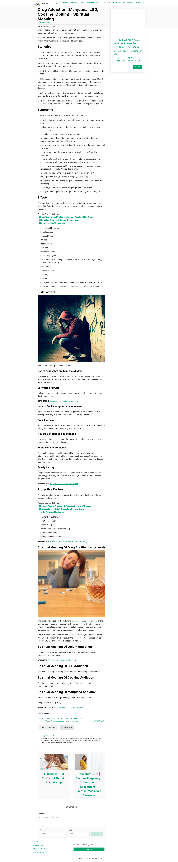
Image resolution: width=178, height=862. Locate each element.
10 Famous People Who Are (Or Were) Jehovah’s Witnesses (64, 506)
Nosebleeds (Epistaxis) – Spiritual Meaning (68, 541)
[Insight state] (46, 3)
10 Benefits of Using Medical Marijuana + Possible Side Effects (66, 217)
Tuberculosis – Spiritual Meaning (64, 401)
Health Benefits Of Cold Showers (68, 707)
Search (137, 67)
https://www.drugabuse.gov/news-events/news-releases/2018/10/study (72, 721)
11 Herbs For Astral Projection (51, 512)
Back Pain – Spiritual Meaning (63, 660)
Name (42, 830)
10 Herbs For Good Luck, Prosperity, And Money (59, 220)
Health (40, 749)
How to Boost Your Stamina (127, 47)
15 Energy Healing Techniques (51, 223)
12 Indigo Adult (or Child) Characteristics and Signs (61, 509)
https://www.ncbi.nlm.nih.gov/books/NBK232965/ (61, 718)
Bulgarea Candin (45, 22)
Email (69, 830)
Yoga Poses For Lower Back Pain (64, 484)
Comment (42, 814)
